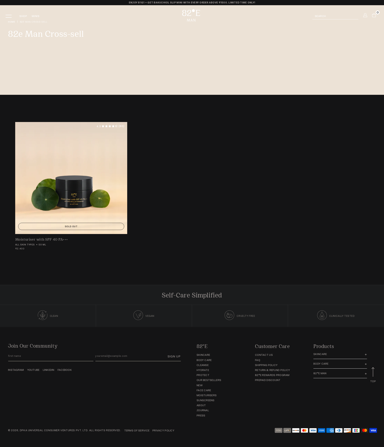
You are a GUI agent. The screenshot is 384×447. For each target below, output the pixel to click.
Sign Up (174, 356)
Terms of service (136, 430)
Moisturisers (207, 395)
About (201, 405)
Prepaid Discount (267, 380)
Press (201, 415)
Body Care (204, 360)
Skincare (203, 355)
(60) (110, 126)
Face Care (204, 390)
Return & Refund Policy (272, 370)
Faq (257, 360)
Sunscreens (206, 400)
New (200, 385)
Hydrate (203, 370)
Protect (203, 375)
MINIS (35, 16)
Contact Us (264, 355)
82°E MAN (319, 373)
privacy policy (163, 430)
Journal (203, 410)
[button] (11, 16)
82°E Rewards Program (272, 375)
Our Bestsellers (209, 380)
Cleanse (203, 365)
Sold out (71, 226)
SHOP (23, 16)
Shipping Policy (266, 365)
